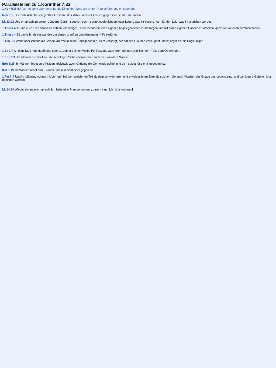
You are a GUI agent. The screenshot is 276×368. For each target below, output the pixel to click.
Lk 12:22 (8, 21)
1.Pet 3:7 (8, 76)
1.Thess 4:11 (11, 28)
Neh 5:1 (7, 15)
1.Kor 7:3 (8, 57)
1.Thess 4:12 (11, 34)
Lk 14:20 (8, 89)
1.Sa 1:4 (7, 50)
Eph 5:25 (8, 63)
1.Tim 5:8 (8, 41)
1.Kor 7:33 (9, 8)
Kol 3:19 (8, 70)
